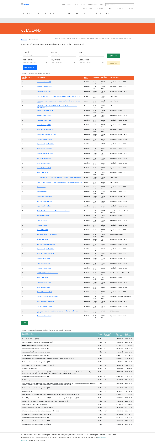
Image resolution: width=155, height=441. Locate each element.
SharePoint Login (92, 4)
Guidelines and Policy (103, 14)
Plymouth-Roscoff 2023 (44, 168)
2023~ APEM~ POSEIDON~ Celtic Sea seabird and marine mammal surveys (59, 177)
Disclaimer (24, 440)
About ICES (87, 9)
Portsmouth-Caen (42, 191)
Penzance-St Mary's (42, 225)
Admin (101, 4)
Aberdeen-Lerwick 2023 (44, 158)
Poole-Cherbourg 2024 (44, 91)
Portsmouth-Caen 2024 (44, 82)
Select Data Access (85, 62)
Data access (86, 77)
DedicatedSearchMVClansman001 (47, 234)
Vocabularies (88, 14)
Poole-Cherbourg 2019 (44, 263)
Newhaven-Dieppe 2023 (44, 115)
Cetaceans (24, 40)
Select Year (83, 55)
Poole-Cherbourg (42, 220)
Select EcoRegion (28, 55)
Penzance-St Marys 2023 (44, 139)
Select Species (56, 55)
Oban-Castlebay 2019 (43, 258)
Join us (130, 9)
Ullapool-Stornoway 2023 (44, 149)
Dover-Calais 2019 (42, 239)
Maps (78, 14)
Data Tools (53, 14)
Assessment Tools (67, 14)
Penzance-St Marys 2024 (44, 86)
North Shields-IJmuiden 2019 (45, 254)
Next (24, 323)
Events (69, 4)
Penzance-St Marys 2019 (44, 268)
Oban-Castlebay (41, 187)
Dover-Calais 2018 (42, 277)
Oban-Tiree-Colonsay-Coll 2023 (46, 134)
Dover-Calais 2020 (42, 230)
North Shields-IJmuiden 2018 (45, 301)
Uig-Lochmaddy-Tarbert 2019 (45, 249)
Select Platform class (29, 62)
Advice (120, 9)
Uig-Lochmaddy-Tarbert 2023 (45, 144)
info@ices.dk (102, 437)
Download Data (30, 67)
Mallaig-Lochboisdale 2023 (45, 110)
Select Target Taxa (57, 62)
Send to (88, 38)
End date (104, 77)
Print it (69, 38)
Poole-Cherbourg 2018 (44, 282)
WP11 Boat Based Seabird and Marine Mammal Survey (53, 211)
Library (83, 4)
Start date (96, 77)
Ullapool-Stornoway (43, 215)
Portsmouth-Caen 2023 (44, 120)
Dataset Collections (27, 14)
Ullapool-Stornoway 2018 (44, 292)
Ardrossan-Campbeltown (44, 201)
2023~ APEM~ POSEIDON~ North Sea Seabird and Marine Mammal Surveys (59, 182)
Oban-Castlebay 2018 (43, 287)
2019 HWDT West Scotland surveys (47, 273)
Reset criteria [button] (113, 63)
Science (100, 9)
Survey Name (41, 77)
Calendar (76, 4)
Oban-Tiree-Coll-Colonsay (44, 196)
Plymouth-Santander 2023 (45, 153)
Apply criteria (113, 56)
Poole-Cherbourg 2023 (44, 125)
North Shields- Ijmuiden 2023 (45, 129)
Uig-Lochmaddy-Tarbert (44, 206)
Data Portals (42, 14)
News (63, 4)
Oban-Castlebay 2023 (43, 163)
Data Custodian (114, 77)
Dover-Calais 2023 (42, 172)
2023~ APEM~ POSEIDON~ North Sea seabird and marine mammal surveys (59, 96)
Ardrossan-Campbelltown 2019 (46, 244)
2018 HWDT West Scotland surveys (47, 296)
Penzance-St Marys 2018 (44, 306)
